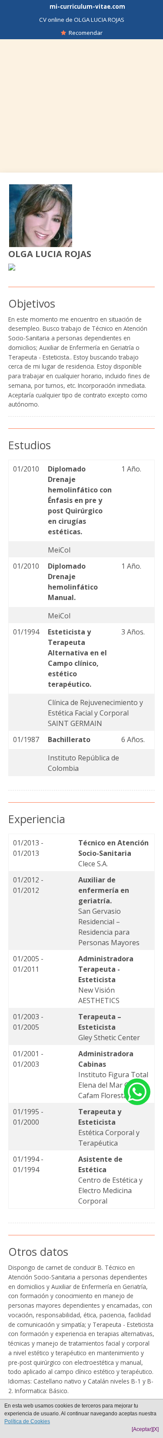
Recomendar (84, 33)
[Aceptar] (142, 1429)
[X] (156, 1429)
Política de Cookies (27, 1421)
